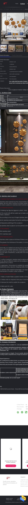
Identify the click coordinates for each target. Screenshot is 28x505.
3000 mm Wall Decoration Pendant (7, 389)
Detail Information (4, 55)
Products (22, 3)
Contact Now (13, 465)
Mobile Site (19, 499)
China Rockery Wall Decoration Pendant (14, 502)
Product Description (17, 55)
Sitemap (19, 498)
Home (16, 3)
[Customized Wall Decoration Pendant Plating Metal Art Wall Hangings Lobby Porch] (14, 449)
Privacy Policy (9, 499)
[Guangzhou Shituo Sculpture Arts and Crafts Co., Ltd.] (19, 412)
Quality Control (9, 498)
